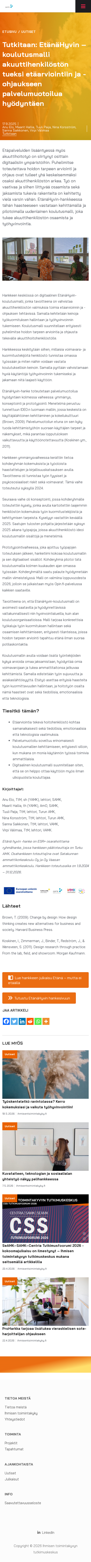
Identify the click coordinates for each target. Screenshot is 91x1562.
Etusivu (9, 32)
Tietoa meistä (16, 1407)
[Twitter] (14, 1021)
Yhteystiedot (15, 1419)
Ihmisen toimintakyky (21, 1413)
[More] (45, 1021)
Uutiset (28, 32)
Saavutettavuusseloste (23, 1503)
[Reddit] (30, 1021)
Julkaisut (12, 1479)
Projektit (11, 1443)
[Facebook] (6, 1021)
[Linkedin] (22, 1021)
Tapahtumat (14, 1449)
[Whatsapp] (38, 1021)
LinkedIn (47, 1532)
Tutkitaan (9, 133)
